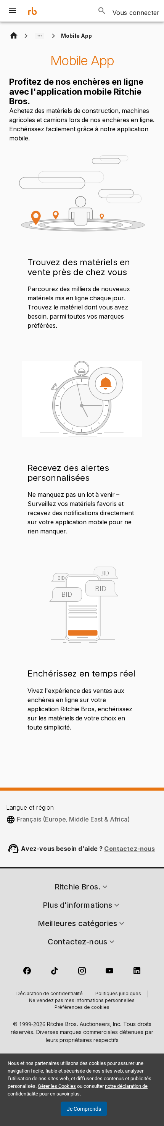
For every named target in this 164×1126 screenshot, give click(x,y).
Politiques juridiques (118, 994)
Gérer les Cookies (57, 1086)
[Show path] (39, 36)
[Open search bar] (101, 10)
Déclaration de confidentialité (49, 994)
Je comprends (84, 1109)
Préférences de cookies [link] (82, 1007)
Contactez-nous (129, 848)
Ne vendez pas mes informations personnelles (82, 1000)
